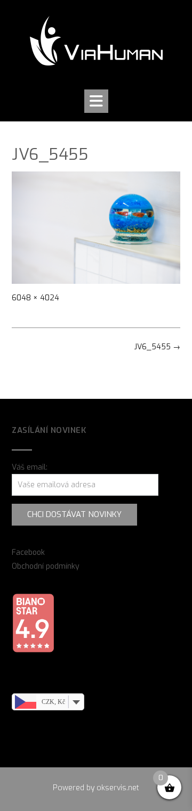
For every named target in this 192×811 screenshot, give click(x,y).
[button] (96, 101)
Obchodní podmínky (45, 566)
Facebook (28, 552)
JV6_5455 (157, 347)
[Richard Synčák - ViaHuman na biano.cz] (33, 650)
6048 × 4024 (35, 298)
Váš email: (29, 467)
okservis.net (118, 788)
